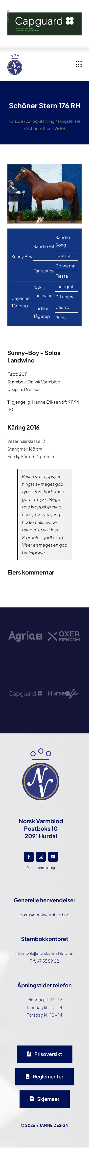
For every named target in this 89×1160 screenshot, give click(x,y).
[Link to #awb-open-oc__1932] (79, 64)
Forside (16, 121)
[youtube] (53, 857)
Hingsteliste (69, 121)
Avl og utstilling (40, 121)
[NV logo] (14, 56)
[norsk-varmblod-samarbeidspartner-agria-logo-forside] (25, 619)
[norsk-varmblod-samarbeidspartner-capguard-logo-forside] (25, 677)
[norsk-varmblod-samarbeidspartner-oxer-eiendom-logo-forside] (64, 619)
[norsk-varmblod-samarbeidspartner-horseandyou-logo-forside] (64, 677)
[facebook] (29, 857)
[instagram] (41, 857)
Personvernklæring (41, 868)
